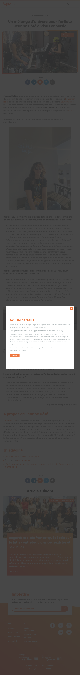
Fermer (14, 355)
